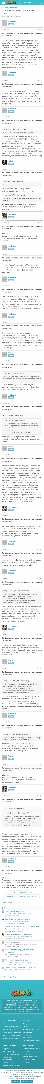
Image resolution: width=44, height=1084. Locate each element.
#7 (41, 286)
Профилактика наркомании (8, 1058)
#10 (41, 403)
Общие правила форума (12, 1027)
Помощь (26, 1051)
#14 (41, 578)
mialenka (6, 16)
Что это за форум (9, 1024)
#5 (41, 223)
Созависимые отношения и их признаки (22, 927)
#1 (41, 30)
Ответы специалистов (11, 1054)
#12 (41, 515)
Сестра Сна (13, 507)
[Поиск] (41, 3)
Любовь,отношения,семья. (16, 960)
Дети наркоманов (11, 956)
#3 (41, 117)
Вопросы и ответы (9, 1029)
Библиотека (27, 1032)
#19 (41, 796)
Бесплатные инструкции (27, 1036)
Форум (25, 1024)
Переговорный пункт (13, 964)
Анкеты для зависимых (11, 1035)
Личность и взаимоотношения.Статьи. (21, 967)
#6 (41, 254)
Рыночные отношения (14, 911)
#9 (41, 361)
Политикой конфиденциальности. (22, 1074)
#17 (41, 722)
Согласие (26, 1062)
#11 (41, 455)
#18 (41, 764)
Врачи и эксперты (9, 1051)
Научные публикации (31, 1029)
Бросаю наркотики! (12, 916)
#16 (41, 668)
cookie (30, 1072)
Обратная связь (29, 1059)
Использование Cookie (31, 1049)
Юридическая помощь (11, 1065)
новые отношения (12, 942)
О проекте (6, 1049)
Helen (10, 161)
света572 (12, 214)
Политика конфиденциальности (31, 1055)
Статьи (25, 1027)
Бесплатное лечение (10, 1038)
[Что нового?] (36, 3)
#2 (41, 80)
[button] (3, 2)
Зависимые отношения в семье (18, 919)
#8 (41, 322)
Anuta (10, 353)
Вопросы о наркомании (13, 946)
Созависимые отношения (14, 923)
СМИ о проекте (8, 1062)
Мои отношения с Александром (18, 934)
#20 (41, 867)
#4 (41, 169)
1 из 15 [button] (15, 892)
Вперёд (23, 892)
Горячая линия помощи (32, 1040)
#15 (41, 634)
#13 (41, 549)
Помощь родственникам (12, 1032)
